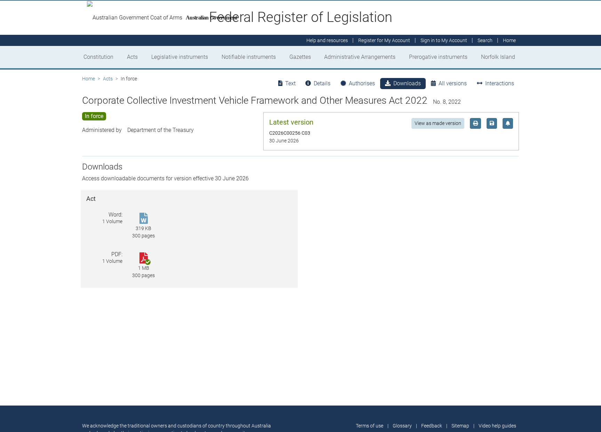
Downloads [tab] (407, 83)
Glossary (402, 426)
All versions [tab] (453, 83)
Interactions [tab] (499, 83)
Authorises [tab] (362, 83)
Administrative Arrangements (359, 57)
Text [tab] (290, 83)
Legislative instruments (179, 57)
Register (384, 40)
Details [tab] (322, 83)
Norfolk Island (498, 57)
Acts (132, 57)
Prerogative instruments (438, 57)
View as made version (438, 123)
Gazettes (300, 57)
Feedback (431, 426)
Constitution (98, 57)
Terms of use (369, 426)
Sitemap (460, 426)
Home (88, 78)
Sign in (443, 40)
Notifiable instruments (249, 57)
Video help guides (497, 426)
